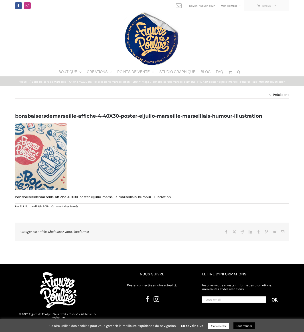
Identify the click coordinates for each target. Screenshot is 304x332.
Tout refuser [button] (244, 326)
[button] (238, 71)
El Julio (24, 206)
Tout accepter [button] (218, 326)
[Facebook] (147, 299)
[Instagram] (156, 299)
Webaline (58, 317)
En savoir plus (192, 326)
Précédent (281, 94)
